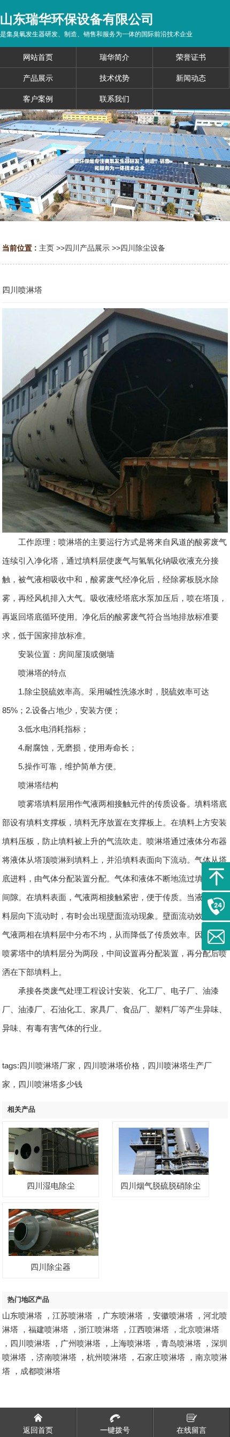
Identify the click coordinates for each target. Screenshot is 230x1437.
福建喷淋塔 (48, 1329)
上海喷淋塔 (131, 1343)
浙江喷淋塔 (99, 1329)
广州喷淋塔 (80, 1343)
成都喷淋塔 (40, 1371)
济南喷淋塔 (56, 1357)
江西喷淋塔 (149, 1329)
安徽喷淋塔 (173, 1315)
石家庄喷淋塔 (161, 1357)
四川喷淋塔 (30, 1343)
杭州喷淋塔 (107, 1357)
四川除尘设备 (142, 248)
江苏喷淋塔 (72, 1315)
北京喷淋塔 (199, 1329)
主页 (46, 248)
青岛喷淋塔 (181, 1343)
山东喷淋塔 (22, 1315)
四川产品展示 (87, 248)
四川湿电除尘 (51, 1185)
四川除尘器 (50, 1266)
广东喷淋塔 (123, 1315)
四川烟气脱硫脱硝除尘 (160, 1185)
